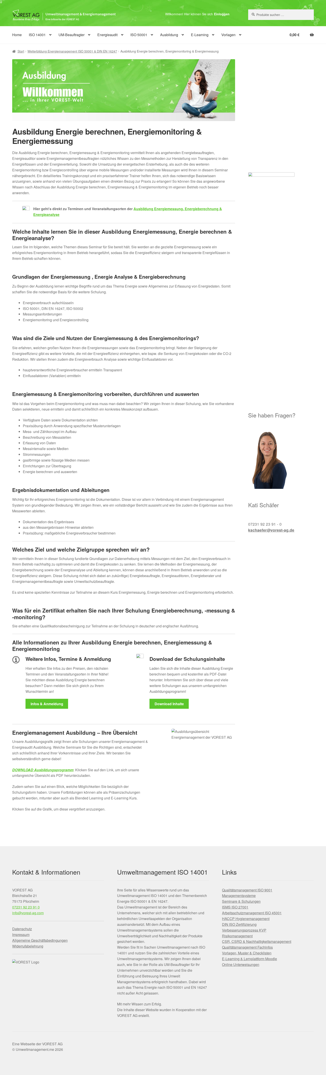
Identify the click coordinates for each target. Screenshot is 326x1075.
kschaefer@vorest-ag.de (271, 530)
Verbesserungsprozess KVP (244, 930)
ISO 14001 (37, 34)
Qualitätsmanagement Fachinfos (247, 947)
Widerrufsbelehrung (27, 946)
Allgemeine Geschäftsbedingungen (40, 940)
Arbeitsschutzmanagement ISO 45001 (252, 912)
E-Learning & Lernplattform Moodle (249, 958)
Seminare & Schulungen (241, 901)
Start (21, 51)
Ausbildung (169, 34)
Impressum (20, 934)
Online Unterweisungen (240, 964)
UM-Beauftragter (71, 34)
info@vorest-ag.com (28, 912)
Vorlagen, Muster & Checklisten (246, 953)
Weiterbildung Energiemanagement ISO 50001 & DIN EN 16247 (72, 51)
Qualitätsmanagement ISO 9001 (247, 890)
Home (17, 34)
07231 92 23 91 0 (26, 907)
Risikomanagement (237, 935)
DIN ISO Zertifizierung (239, 924)
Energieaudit (107, 34)
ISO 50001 (138, 34)
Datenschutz (22, 928)
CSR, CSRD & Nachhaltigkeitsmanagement (256, 941)
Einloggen (222, 14)
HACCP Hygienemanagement (245, 918)
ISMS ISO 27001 (235, 907)
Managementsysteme (239, 895)
